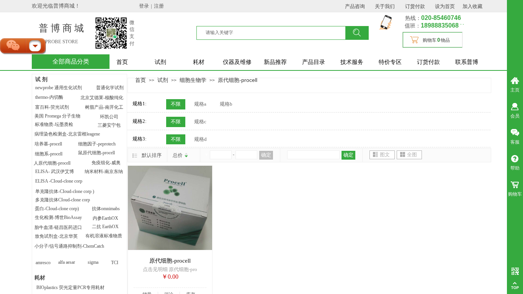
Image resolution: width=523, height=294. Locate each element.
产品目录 (313, 62)
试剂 (160, 62)
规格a (200, 104)
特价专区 (390, 62)
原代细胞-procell (237, 80)
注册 (159, 6)
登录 (144, 6)
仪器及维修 (237, 62)
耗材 (198, 62)
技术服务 (351, 62)
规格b (226, 104)
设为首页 (445, 6)
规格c (200, 121)
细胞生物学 (193, 80)
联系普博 (466, 62)
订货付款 (428, 62)
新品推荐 (275, 62)
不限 (176, 104)
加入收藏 (472, 6)
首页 (122, 62)
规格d (200, 139)
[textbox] (275, 32)
